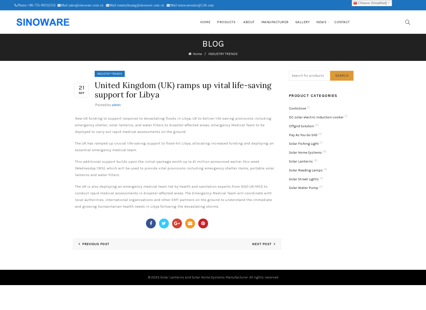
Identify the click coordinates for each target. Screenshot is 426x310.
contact (342, 22)
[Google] (177, 223)
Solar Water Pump (303, 188)
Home (205, 22)
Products (226, 22)
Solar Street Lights (304, 179)
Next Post (261, 244)
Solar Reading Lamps (306, 170)
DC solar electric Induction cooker (316, 117)
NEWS (321, 22)
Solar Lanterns (301, 161)
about (249, 22)
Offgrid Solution (301, 126)
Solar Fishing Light (304, 144)
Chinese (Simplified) (372, 3)
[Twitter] (164, 223)
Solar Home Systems (305, 152)
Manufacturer (275, 22)
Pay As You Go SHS (303, 135)
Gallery (302, 22)
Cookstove (297, 108)
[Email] (190, 223)
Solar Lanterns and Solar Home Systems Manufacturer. (204, 277)
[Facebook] (151, 223)
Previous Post (95, 244)
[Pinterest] (203, 223)
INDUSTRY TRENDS (223, 54)
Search (341, 75)
